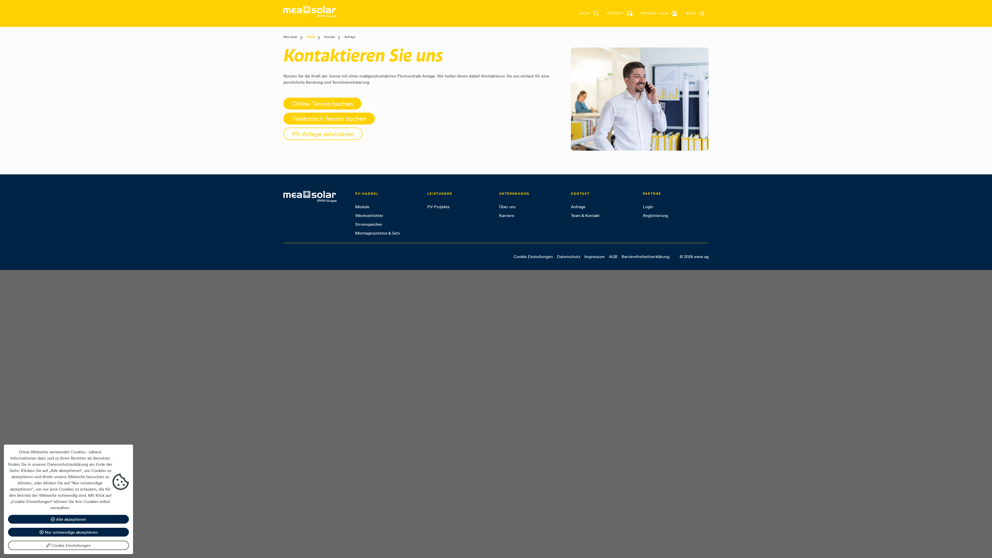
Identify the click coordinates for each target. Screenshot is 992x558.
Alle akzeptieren (70, 519)
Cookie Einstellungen (70, 545)
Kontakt (329, 37)
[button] (695, 13)
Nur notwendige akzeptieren (71, 532)
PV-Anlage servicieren (323, 134)
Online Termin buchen (322, 103)
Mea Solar (290, 37)
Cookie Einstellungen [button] (533, 256)
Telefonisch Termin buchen (329, 118)
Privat (311, 37)
